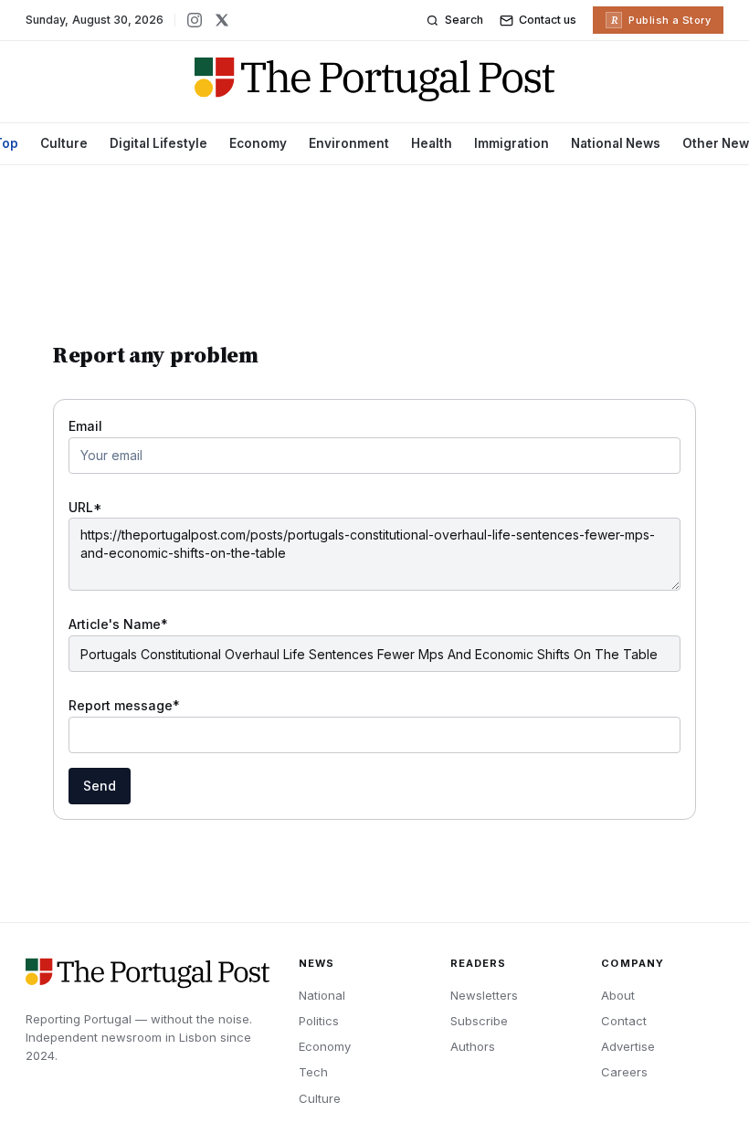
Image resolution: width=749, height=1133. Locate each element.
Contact (624, 1020)
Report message (124, 705)
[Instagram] (194, 20)
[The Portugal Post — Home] (375, 79)
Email (85, 426)
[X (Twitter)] (222, 20)
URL (85, 507)
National (322, 995)
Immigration (511, 143)
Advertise (628, 1046)
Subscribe (479, 1020)
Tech (313, 1072)
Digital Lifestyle (158, 143)
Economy (258, 143)
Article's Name (118, 624)
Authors (472, 1046)
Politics (319, 1020)
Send (99, 785)
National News (615, 143)
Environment (349, 143)
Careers (624, 1072)
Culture (64, 143)
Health (431, 143)
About (618, 995)
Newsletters (484, 995)
